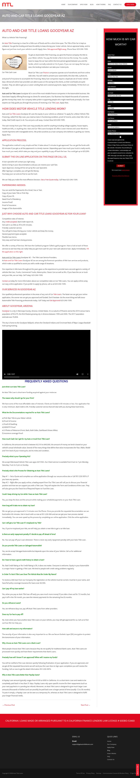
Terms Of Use (80, 773)
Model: (110, 67)
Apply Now (83, 4)
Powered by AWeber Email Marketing (120, 175)
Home (63, 4)
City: (109, 99)
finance (46, 73)
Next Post (85, 705)
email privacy (126, 170)
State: (109, 105)
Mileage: (110, 80)
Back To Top (138, 770)
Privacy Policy (90, 773)
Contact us (6, 281)
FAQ (109, 4)
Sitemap (98, 773)
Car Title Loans (14, 114)
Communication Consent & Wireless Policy (116, 773)
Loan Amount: (112, 86)
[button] (130, 4)
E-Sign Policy (134, 773)
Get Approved (54, 300)
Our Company (72, 4)
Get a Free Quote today (49, 179)
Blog (92, 4)
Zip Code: (110, 93)
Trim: (109, 74)
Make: (109, 61)
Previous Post (8, 705)
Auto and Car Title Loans (13, 260)
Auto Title (8, 43)
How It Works (101, 4)
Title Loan (57, 294)
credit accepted (11, 222)
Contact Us (117, 4)
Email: (109, 124)
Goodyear (6, 311)
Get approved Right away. (57, 49)
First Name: (111, 112)
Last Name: (111, 118)
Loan (57, 103)
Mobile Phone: (112, 131)
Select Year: (111, 55)
